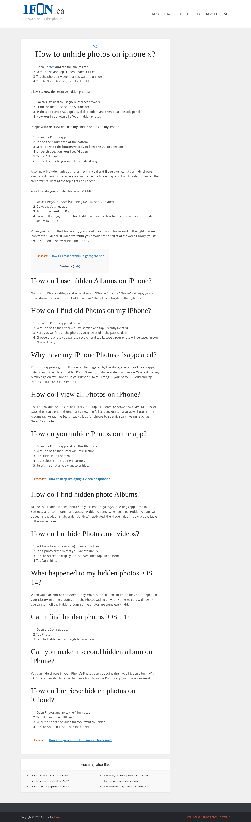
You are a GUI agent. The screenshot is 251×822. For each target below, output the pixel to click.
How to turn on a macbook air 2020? (49, 781)
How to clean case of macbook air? (121, 781)
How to (168, 13)
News (155, 13)
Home (187, 817)
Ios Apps (184, 13)
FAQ (95, 47)
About (196, 817)
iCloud (106, 231)
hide (76, 266)
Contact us (224, 817)
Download (212, 13)
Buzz (197, 13)
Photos (50, 67)
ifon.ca (57, 817)
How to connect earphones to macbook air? (125, 786)
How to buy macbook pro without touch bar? (126, 775)
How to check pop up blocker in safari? (50, 786)
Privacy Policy (209, 817)
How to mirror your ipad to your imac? (50, 775)
